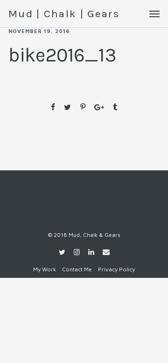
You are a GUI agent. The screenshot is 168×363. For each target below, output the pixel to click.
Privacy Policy (116, 269)
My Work (44, 269)
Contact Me (77, 269)
